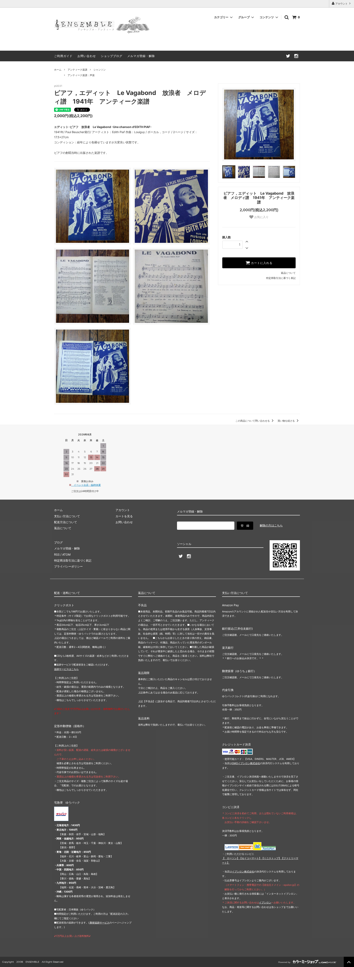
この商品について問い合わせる (252, 420)
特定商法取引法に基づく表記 (72, 560)
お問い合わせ (86, 56)
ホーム (57, 69)
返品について (288, 272)
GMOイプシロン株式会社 (246, 763)
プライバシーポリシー (68, 566)
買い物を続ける (286, 420)
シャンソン (99, 69)
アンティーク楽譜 (77, 69)
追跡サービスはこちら (66, 669)
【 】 (230, 858)
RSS (57, 554)
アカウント (341, 3)
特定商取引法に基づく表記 (281, 278)
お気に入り (261, 217)
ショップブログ (111, 56)
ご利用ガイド (63, 56)
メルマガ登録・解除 (141, 56)
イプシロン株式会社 (243, 871)
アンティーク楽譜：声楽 (81, 75)
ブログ (58, 542)
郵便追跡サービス (99, 922)
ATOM (66, 554)
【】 (250, 858)
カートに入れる (261, 263)
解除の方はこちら (271, 525)
